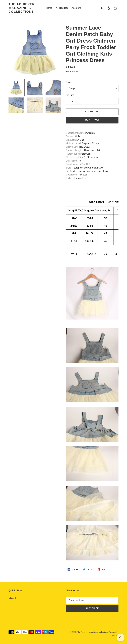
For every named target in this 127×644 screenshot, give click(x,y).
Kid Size (70, 95)
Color (68, 82)
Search (12, 597)
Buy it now (92, 120)
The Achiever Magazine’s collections (22, 7)
